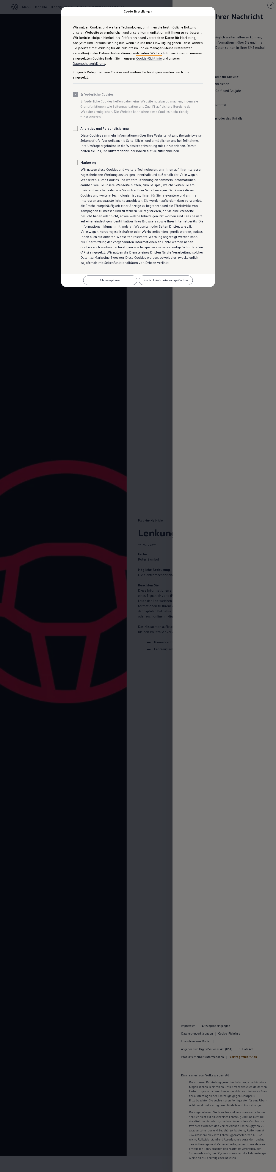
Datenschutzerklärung (89, 63)
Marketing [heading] (88, 162)
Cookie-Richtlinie (149, 58)
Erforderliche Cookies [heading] (97, 94)
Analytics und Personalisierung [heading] (104, 128)
